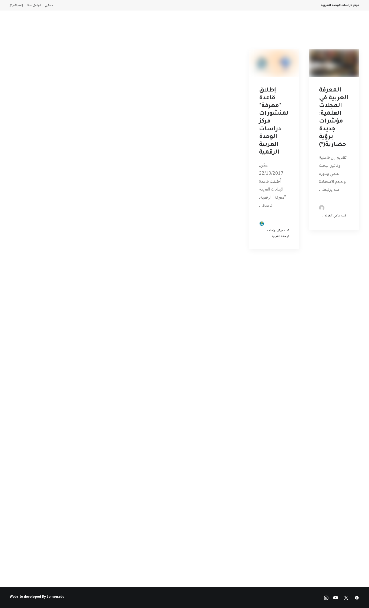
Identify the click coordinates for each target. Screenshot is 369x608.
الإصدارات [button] (252, 26)
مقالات (151, 26)
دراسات (171, 26)
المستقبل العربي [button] (221, 26)
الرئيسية (294, 26)
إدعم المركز (16, 5)
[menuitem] (47, 5)
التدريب (18, 26)
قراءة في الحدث (75, 26)
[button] (334, 63)
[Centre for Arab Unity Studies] (348, 25)
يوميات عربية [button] (107, 26)
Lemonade (55, 597)
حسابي (49, 5)
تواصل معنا (34, 5)
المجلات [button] (192, 26)
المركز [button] (274, 26)
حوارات (131, 26)
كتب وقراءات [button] (43, 26)
